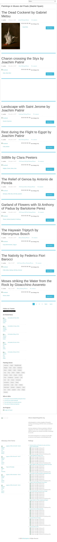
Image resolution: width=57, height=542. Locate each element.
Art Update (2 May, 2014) (13, 334)
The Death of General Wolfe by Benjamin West (14, 398)
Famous (5, 375)
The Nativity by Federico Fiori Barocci (23, 257)
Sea (5, 389)
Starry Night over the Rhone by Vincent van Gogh (41, 464)
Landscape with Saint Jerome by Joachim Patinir (25, 108)
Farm (11, 375)
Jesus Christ (6, 385)
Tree (19, 389)
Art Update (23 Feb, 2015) (13, 318)
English (18, 372)
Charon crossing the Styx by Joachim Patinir (22, 60)
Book (5, 370)
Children (19, 370)
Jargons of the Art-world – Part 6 (13, 474)
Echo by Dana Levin (34, 526)
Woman (20, 270)
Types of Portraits (10, 467)
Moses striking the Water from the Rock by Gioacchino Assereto (26, 283)
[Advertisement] (27, 90)
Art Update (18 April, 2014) (13, 352)
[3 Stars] (26, 23)
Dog (9, 372)
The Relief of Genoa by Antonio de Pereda (27, 181)
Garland (8, 219)
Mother (7, 146)
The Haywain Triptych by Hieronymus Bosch (19, 232)
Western (27, 20)
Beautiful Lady (18, 365)
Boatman (20, 367)
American (6, 365)
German (16, 377)
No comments (34, 20)
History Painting (27, 186)
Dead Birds (25, 27)
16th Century (19, 263)
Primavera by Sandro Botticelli (11, 400)
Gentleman (10, 377)
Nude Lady (6, 387)
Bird (10, 367)
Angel (11, 365)
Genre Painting (22, 66)
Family (23, 372)
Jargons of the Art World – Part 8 (13, 446)
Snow (9, 389)
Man (7, 73)
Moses (4, 295)
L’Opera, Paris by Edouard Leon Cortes (38, 482)
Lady (12, 385)
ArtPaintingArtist (7, 1)
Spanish (20, 193)
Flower (8, 168)
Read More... (50, 28)
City (5, 372)
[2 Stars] (24, 23)
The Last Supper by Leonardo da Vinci (12, 402)
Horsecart (18, 380)
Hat (5, 380)
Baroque (5, 193)
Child (4, 146)
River (10, 73)
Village (23, 389)
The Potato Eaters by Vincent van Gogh (38, 491)
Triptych (15, 244)
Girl (21, 377)
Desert (4, 121)
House (12, 382)
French (20, 375)
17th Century (21, 161)
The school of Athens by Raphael (11, 404)
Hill (8, 380)
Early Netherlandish (7, 244)
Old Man (15, 193)
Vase (15, 168)
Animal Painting (21, 20)
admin (4, 20)
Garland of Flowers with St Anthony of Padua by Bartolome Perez (27, 206)
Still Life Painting (28, 161)
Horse (12, 380)
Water (8, 295)
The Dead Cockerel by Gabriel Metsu (24, 14)
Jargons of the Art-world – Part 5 (13, 485)
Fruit (5, 377)
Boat (4, 73)
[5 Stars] (30, 23)
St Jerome (9, 121)
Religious (18, 387)
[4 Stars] (28, 23)
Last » (51, 304)
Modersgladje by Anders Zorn (36, 455)
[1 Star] (22, 23)
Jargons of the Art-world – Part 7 (13, 456)
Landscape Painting (23, 114)
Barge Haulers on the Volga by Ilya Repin (39, 500)
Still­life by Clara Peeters (19, 157)
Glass (12, 168)
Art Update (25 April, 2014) (13, 342)
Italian (7, 270)
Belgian (4, 168)
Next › (46, 304)
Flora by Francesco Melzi (35, 517)
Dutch (13, 372)
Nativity (11, 270)
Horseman (6, 382)
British (10, 370)
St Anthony (18, 219)
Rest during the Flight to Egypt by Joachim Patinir (26, 134)
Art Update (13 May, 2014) (13, 326)
